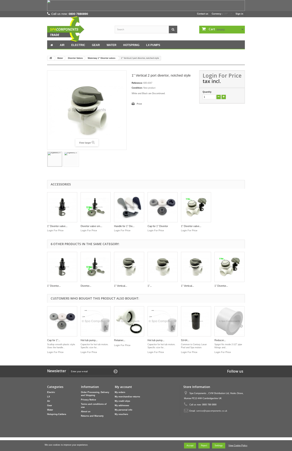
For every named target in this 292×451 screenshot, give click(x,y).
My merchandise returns (127, 396)
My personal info (123, 410)
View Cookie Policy (237, 445)
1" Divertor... (54, 285)
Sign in (239, 14)
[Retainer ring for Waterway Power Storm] (129, 321)
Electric (51, 392)
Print (139, 104)
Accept (190, 445)
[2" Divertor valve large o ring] (196, 207)
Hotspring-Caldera (56, 414)
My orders (120, 392)
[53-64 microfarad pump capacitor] (196, 321)
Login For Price (222, 75)
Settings (219, 445)
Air (48, 401)
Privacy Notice (88, 399)
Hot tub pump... (89, 340)
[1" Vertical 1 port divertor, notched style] (129, 267)
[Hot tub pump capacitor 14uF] (96, 321)
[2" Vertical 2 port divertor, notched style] (54, 159)
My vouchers (121, 414)
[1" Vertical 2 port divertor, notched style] (71, 159)
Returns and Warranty (92, 416)
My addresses (122, 405)
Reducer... (220, 340)
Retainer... (119, 340)
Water (50, 410)
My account (123, 387)
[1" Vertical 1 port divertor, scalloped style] (196, 267)
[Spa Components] (78, 29)
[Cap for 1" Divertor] (163, 207)
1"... (150, 285)
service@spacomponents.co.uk (211, 411)
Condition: (137, 88)
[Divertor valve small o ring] (96, 207)
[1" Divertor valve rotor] (62, 207)
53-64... (185, 340)
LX (48, 396)
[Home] (51, 44)
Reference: (137, 83)
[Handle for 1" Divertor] (129, 207)
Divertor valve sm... (91, 226)
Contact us (202, 14)
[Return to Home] (50, 58)
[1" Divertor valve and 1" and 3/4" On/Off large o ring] (229, 267)
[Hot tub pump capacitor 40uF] (163, 321)
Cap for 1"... (53, 340)
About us (85, 411)
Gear (49, 405)
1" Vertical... (120, 285)
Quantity (207, 92)
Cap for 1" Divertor (158, 226)
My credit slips (122, 401)
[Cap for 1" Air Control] (62, 321)
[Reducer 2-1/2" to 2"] (229, 321)
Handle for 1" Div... (124, 226)
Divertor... (86, 285)
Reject (204, 445)
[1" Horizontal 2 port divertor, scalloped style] (163, 267)
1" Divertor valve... (57, 226)
